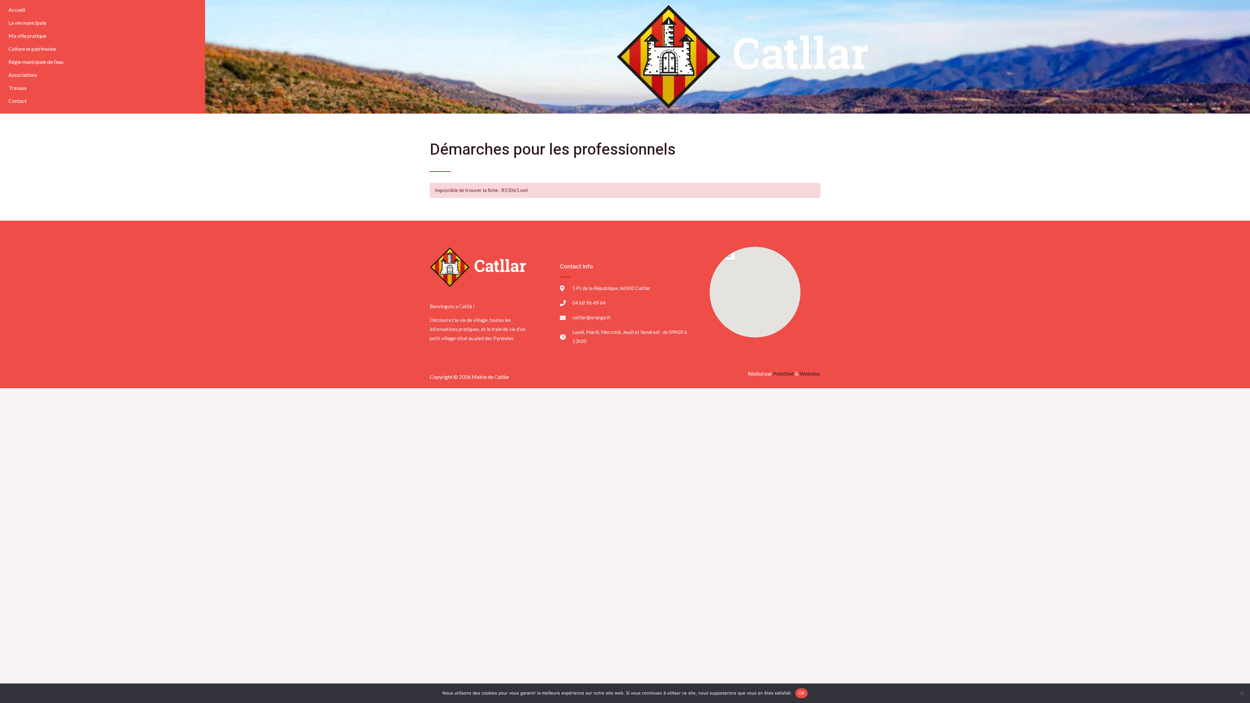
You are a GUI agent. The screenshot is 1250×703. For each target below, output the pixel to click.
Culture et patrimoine (32, 49)
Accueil (16, 10)
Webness (809, 373)
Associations (22, 75)
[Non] (1242, 693)
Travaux (17, 88)
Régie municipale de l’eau (35, 62)
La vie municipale (27, 23)
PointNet (783, 373)
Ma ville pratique (27, 36)
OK (802, 693)
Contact (17, 101)
